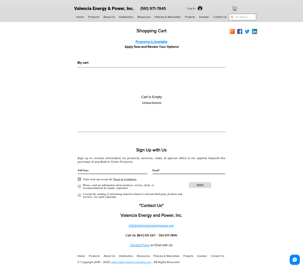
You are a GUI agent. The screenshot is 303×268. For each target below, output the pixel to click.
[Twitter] (247, 31)
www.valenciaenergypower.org (131, 262)
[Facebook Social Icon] (239, 31)
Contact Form (140, 245)
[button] (93, 17)
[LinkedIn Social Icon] (254, 31)
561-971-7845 (167, 235)
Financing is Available (151, 41)
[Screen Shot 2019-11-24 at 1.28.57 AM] (232, 31)
